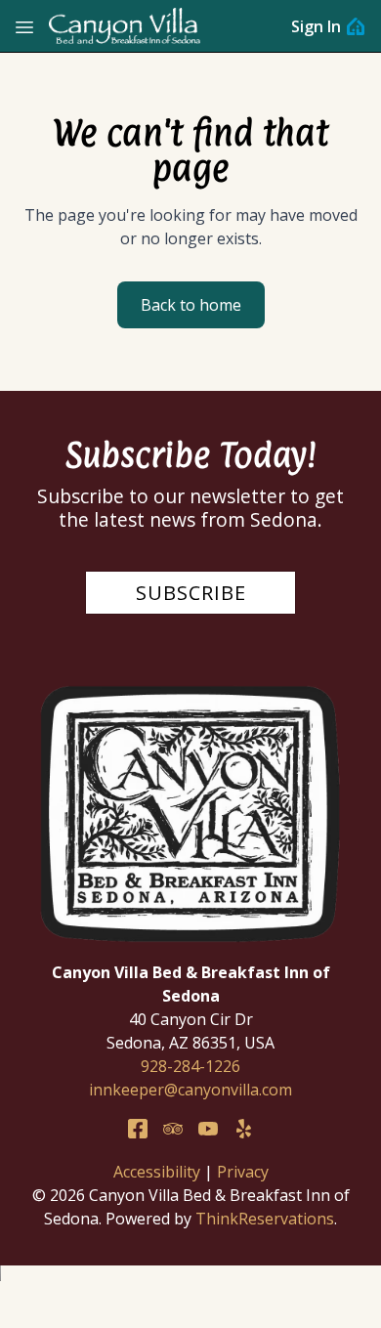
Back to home (191, 305)
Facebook (138, 1128)
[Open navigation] (24, 26)
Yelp (243, 1128)
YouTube (208, 1128)
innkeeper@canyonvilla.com (190, 1089)
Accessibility (156, 1171)
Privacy (243, 1171)
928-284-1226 (190, 1066)
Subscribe (191, 592)
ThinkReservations (264, 1218)
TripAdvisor (173, 1128)
